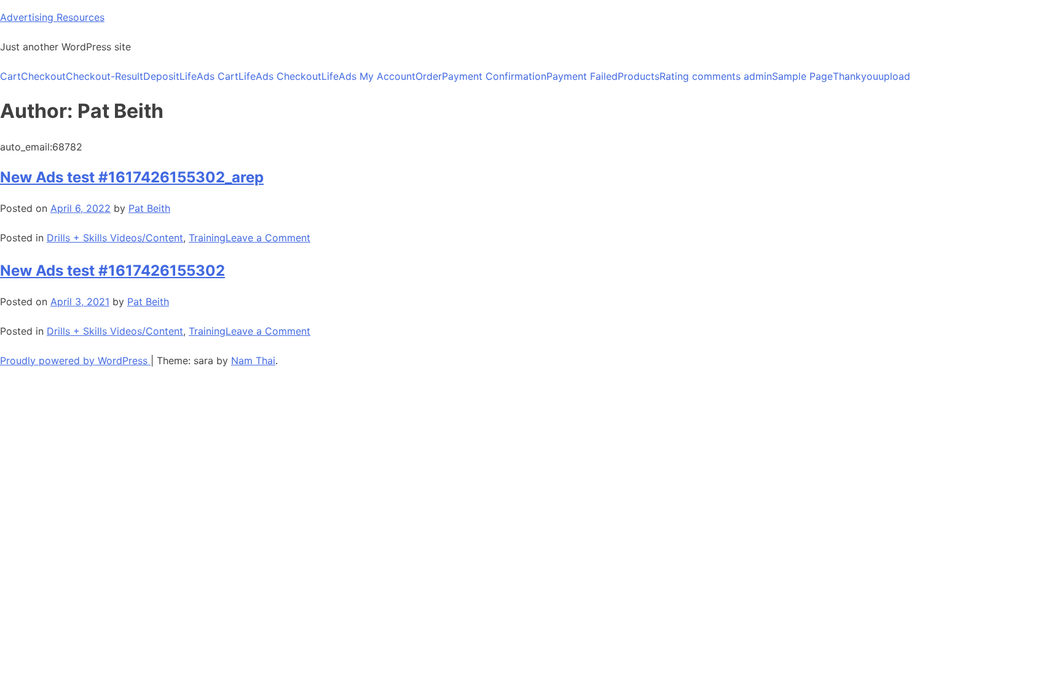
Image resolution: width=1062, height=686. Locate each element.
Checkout (43, 76)
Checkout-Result (104, 76)
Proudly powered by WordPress (75, 360)
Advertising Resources (52, 17)
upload (894, 76)
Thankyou (855, 76)
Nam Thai (253, 360)
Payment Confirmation (494, 76)
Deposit (161, 76)
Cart (10, 76)
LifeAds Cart (208, 76)
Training (207, 238)
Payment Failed (582, 76)
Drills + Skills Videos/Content (115, 238)
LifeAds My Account (368, 76)
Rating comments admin (715, 76)
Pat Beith (149, 208)
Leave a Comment (268, 238)
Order (428, 76)
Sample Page (802, 76)
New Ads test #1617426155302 (112, 270)
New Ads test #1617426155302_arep (132, 177)
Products (638, 76)
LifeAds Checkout (279, 76)
